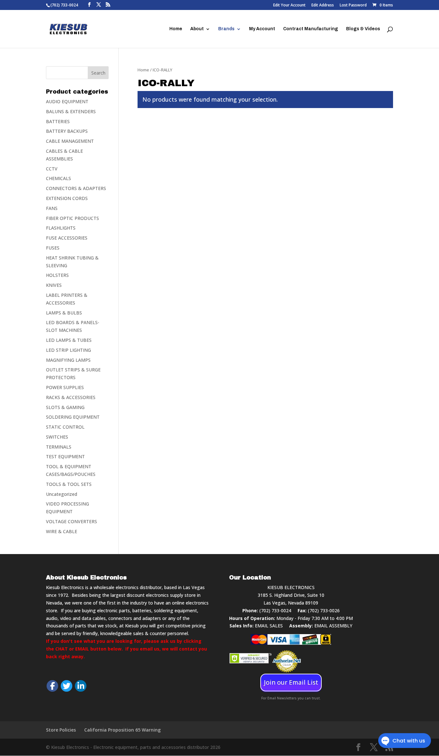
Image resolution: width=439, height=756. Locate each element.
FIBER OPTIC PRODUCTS (72, 218)
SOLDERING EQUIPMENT (73, 417)
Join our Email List (291, 682)
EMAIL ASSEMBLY (333, 626)
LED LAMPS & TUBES (69, 340)
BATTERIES (58, 121)
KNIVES (54, 285)
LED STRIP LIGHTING (68, 350)
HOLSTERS (57, 275)
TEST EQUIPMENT (65, 456)
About (197, 29)
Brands (226, 29)
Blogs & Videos (363, 29)
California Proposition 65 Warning (122, 730)
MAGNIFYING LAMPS (68, 360)
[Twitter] (66, 686)
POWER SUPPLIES (65, 387)
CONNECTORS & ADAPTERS (76, 188)
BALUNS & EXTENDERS (71, 111)
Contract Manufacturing (310, 29)
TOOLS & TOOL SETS (69, 484)
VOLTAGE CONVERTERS (71, 521)
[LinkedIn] (80, 686)
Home (175, 29)
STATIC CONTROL (65, 427)
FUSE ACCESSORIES (66, 238)
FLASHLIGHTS (61, 228)
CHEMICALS (58, 178)
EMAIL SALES (269, 626)
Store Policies (61, 730)
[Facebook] (52, 686)
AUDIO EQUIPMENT (67, 101)
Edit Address (322, 5)
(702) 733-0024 (275, 610)
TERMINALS (58, 447)
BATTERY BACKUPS (67, 131)
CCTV (52, 169)
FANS (52, 208)
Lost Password (353, 5)
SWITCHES (57, 437)
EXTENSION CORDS (67, 198)
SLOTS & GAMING (65, 407)
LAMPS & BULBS (64, 313)
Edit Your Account (289, 5)
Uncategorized (61, 494)
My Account (262, 29)
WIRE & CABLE (61, 531)
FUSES (52, 248)
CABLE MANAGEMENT (70, 141)
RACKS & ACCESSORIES (70, 397)
